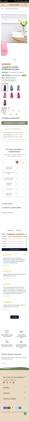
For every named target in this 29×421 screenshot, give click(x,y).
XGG (4, 114)
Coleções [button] (6, 393)
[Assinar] (25, 363)
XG (19, 110)
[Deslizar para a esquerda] (11, 59)
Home (2, 8)
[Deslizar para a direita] (17, 59)
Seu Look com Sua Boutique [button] (13, 377)
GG (13, 110)
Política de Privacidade (7, 212)
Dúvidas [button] (6, 387)
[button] (3, 4)
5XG (17, 114)
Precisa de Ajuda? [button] (9, 399)
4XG (11, 114)
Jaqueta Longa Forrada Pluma (11, 8)
